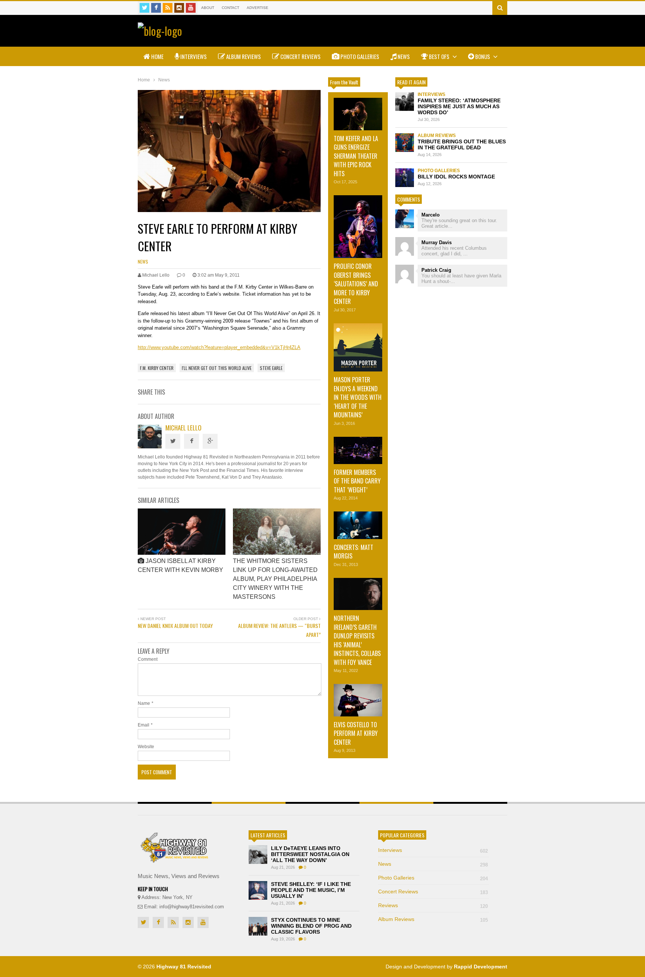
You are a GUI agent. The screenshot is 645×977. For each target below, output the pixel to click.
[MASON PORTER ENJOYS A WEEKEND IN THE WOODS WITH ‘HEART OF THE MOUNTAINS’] (358, 347)
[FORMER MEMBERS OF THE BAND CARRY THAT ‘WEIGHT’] (358, 450)
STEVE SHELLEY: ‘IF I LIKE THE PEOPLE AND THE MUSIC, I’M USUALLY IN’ (311, 890)
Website (146, 746)
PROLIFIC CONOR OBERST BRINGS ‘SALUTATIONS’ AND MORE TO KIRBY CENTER (356, 284)
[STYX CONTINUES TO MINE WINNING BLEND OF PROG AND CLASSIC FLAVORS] (258, 926)
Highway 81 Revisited (183, 967)
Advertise (257, 8)
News (403, 56)
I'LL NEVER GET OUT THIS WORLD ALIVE (217, 368)
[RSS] (167, 8)
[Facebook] (156, 8)
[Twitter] (144, 8)
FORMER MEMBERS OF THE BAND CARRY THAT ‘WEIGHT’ (357, 481)
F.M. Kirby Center (157, 368)
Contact (230, 8)
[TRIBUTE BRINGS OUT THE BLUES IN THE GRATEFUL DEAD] (404, 142)
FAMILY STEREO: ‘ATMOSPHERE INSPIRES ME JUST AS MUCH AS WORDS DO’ (459, 106)
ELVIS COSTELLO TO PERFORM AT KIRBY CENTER (356, 733)
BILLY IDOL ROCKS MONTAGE (456, 177)
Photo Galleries (359, 56)
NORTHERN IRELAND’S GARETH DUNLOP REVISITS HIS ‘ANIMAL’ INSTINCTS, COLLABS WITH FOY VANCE (357, 640)
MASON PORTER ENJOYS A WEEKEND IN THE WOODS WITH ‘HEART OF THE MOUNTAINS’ (357, 397)
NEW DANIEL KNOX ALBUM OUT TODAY (175, 625)
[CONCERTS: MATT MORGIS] (358, 525)
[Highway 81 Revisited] (160, 30)
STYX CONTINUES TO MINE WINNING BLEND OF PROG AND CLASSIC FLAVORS (311, 926)
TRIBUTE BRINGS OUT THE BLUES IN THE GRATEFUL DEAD (462, 144)
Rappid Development (480, 967)
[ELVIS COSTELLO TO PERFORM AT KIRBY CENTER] (358, 700)
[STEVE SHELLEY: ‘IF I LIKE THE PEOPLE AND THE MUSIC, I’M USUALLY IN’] (258, 890)
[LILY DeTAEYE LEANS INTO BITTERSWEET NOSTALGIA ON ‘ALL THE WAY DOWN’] (258, 854)
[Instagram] (179, 8)
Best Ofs (439, 56)
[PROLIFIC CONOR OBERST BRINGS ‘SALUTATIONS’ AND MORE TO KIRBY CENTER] (358, 226)
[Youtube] (191, 8)
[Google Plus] (210, 441)
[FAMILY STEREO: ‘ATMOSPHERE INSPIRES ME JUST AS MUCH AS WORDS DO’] (404, 101)
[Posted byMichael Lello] (150, 446)
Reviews (433, 905)
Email (143, 725)
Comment (148, 659)
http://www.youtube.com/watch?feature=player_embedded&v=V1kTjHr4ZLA (219, 347)
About (207, 8)
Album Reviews (243, 56)
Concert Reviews (300, 56)
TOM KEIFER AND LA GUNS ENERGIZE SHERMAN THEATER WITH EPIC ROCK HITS (356, 156)
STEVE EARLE (271, 368)
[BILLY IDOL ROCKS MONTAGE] (404, 177)
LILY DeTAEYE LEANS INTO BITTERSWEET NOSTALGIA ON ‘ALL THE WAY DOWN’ (310, 854)
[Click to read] (181, 531)
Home (156, 56)
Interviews (193, 56)
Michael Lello (183, 427)
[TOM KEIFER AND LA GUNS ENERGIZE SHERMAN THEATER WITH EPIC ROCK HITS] (358, 114)
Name (144, 703)
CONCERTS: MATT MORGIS (353, 551)
